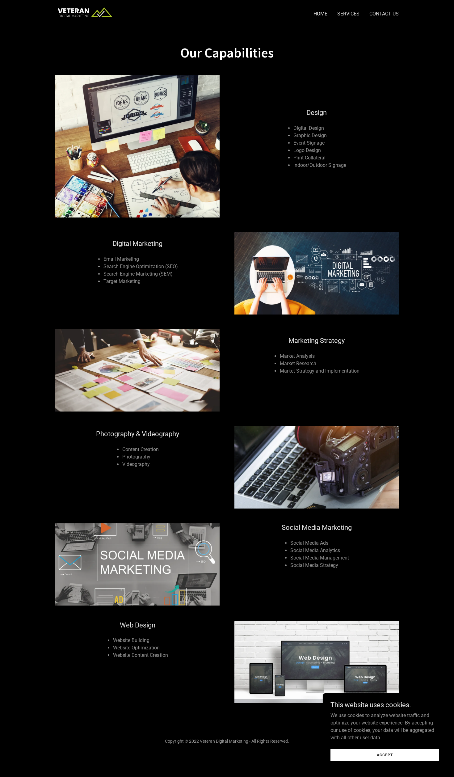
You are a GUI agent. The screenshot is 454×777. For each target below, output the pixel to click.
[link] (85, 12)
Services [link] (348, 14)
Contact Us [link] (384, 14)
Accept (385, 755)
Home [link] (320, 14)
